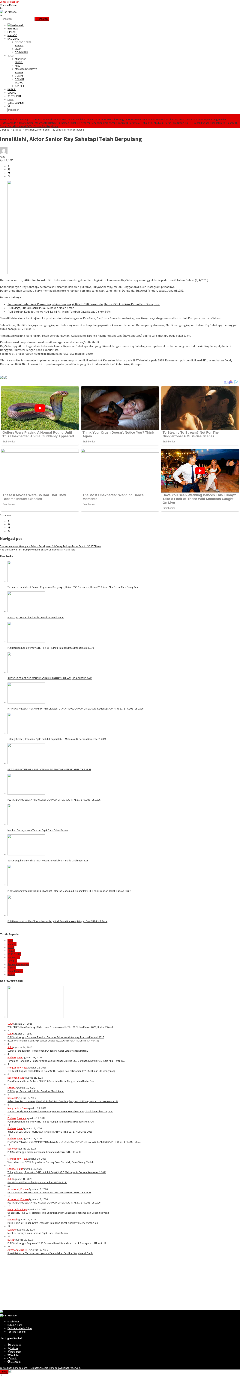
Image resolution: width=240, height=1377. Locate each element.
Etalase (12, 1057)
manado (12, 944)
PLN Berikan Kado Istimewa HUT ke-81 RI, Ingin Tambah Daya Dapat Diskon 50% (59, 311)
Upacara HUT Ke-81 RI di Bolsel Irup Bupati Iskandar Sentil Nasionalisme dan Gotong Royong (58, 1212)
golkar (11, 974)
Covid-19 (12, 961)
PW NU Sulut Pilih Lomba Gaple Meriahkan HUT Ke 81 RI (37, 1182)
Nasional (12, 1077)
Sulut (10, 1023)
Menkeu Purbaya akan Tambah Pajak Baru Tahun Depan (38, 830)
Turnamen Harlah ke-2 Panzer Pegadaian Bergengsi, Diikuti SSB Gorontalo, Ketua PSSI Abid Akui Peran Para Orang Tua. (123, 123)
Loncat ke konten (9, 1)
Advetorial (13, 1189)
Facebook (15, 1345)
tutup (4, 1371)
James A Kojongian (18, 964)
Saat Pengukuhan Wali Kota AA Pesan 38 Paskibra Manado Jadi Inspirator (48, 860)
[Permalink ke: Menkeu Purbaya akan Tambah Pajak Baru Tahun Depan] (26, 824)
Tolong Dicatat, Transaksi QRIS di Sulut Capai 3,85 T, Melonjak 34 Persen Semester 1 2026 (57, 739)
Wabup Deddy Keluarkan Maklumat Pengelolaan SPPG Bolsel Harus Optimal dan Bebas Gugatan (60, 1111)
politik (11, 947)
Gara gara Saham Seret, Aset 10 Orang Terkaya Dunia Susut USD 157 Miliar (50, 546)
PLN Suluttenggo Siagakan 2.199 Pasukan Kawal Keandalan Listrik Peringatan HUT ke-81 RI (57, 1243)
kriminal (12, 967)
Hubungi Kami (15, 1325)
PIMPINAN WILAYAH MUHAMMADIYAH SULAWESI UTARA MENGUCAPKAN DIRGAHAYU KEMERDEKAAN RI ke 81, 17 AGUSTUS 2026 (75, 708)
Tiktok (13, 1358)
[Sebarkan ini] (9, 166)
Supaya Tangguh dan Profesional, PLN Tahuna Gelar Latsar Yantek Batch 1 (48, 1050)
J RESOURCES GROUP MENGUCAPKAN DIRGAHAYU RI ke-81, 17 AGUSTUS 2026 (50, 678)
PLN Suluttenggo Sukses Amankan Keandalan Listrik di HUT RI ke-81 (45, 1152)
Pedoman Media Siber (20, 1328)
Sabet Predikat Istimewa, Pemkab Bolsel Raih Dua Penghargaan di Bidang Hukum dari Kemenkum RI (63, 1101)
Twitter (14, 1348)
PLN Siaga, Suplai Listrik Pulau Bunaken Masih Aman (41, 308)
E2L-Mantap (14, 957)
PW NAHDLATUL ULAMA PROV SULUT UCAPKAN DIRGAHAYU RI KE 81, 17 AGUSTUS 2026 (54, 799)
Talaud (11, 950)
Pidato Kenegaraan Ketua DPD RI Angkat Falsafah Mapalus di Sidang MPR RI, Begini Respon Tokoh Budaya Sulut (69, 891)
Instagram (15, 1351)
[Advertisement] (112, 1284)
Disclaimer (13, 1321)
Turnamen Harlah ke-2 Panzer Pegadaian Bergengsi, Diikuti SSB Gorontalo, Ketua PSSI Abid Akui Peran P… (66, 1060)
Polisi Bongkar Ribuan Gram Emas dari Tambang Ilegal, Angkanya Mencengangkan (53, 1223)
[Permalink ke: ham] (4, 153)
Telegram (15, 1361)
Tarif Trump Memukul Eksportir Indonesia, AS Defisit (37, 549)
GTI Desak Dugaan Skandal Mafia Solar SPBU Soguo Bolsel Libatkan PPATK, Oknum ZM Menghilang (62, 1071)
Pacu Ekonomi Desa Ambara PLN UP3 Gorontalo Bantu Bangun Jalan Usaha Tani (51, 1081)
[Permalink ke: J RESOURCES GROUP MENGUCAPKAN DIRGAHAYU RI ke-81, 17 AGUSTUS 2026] (26, 672)
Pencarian (42, 18)
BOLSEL (24, 1250)
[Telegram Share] (9, 173)
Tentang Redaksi (17, 1331)
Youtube (14, 1355)
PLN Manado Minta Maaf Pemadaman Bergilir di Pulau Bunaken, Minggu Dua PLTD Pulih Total (57, 921)
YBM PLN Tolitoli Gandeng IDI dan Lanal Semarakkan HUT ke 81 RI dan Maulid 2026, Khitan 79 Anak (53, 119)
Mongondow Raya (17, 1067)
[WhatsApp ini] (9, 176)
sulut (10, 940)
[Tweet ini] (9, 169)
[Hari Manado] (8, 12)
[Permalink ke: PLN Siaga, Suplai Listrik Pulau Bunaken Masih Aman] (26, 611)
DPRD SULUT (14, 954)
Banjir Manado (15, 971)
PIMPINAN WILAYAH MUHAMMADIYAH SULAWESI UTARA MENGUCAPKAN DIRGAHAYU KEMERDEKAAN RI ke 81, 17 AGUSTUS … (74, 1141)
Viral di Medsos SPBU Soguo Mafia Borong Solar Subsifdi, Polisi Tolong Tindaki (51, 1162)
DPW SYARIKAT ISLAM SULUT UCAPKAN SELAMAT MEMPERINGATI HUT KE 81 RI (49, 769)
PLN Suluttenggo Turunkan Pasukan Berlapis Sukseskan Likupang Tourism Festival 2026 (155, 119)
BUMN (11, 1239)
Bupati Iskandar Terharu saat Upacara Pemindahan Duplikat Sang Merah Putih (50, 1253)
